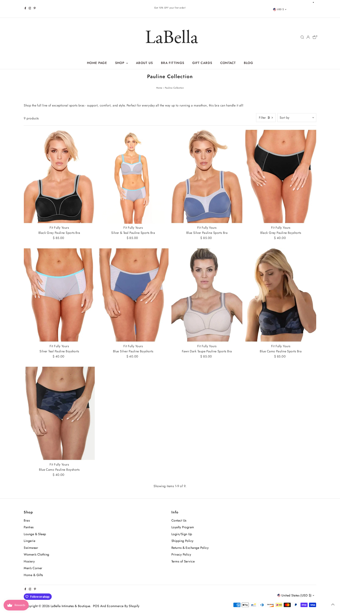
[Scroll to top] (332, 604)
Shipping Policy (182, 541)
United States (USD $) (296, 595)
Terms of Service (183, 561)
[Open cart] (314, 37)
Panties (28, 527)
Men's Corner (33, 568)
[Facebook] (25, 8)
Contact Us (178, 520)
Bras (27, 520)
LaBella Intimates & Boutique (70, 606)
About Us (144, 63)
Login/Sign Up (181, 534)
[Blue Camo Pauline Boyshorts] (59, 413)
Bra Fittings (172, 63)
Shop (120, 63)
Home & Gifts (33, 575)
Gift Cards (202, 63)
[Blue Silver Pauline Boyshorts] (133, 295)
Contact (228, 63)
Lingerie (29, 541)
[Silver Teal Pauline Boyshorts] (59, 295)
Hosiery (29, 561)
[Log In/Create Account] (308, 37)
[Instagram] (30, 8)
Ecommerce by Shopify (123, 606)
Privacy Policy (181, 554)
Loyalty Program (182, 527)
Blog (248, 63)
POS (96, 606)
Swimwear (31, 547)
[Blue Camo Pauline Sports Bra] (280, 295)
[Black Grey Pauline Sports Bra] (59, 176)
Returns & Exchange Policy (190, 547)
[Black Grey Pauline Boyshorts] (280, 176)
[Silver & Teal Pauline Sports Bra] (133, 176)
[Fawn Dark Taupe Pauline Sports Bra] (206, 295)
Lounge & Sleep (35, 534)
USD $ (280, 9)
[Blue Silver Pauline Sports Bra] (206, 176)
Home (159, 87)
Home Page (97, 63)
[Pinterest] (34, 8)
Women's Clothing (36, 554)
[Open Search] (302, 37)
